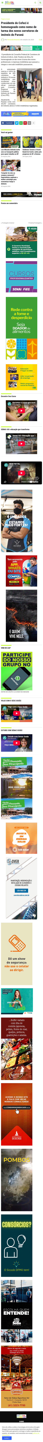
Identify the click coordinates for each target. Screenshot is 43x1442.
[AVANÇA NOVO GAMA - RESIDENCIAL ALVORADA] (21, 243)
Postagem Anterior (8, 223)
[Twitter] (17, 123)
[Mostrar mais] (33, 123)
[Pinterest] (25, 123)
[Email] (29, 123)
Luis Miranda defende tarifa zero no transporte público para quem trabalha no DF (10, 152)
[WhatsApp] (21, 123)
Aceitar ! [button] (6, 1438)
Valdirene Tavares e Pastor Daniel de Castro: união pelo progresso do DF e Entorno (32, 152)
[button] (2, 2)
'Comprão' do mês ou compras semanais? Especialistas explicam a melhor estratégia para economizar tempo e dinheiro (9, 178)
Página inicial (5, 19)
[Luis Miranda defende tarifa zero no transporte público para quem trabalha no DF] (10, 142)
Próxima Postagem (34, 223)
